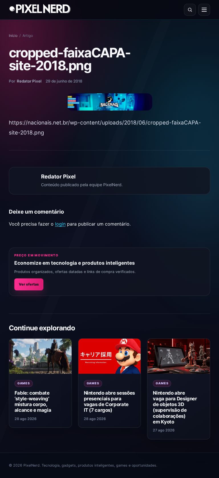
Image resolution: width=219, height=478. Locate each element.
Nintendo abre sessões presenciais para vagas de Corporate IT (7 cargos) (109, 401)
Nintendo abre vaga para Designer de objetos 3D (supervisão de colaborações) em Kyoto (175, 407)
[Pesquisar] (190, 10)
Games (23, 383)
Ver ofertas (29, 284)
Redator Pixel (29, 81)
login (60, 224)
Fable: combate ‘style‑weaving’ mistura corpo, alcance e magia (33, 401)
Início (13, 35)
